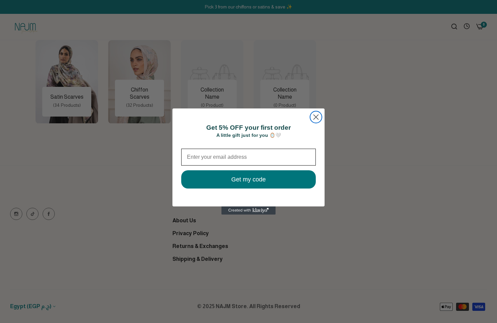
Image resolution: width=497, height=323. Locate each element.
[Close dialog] (316, 117)
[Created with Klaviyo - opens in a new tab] (248, 210)
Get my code (248, 179)
